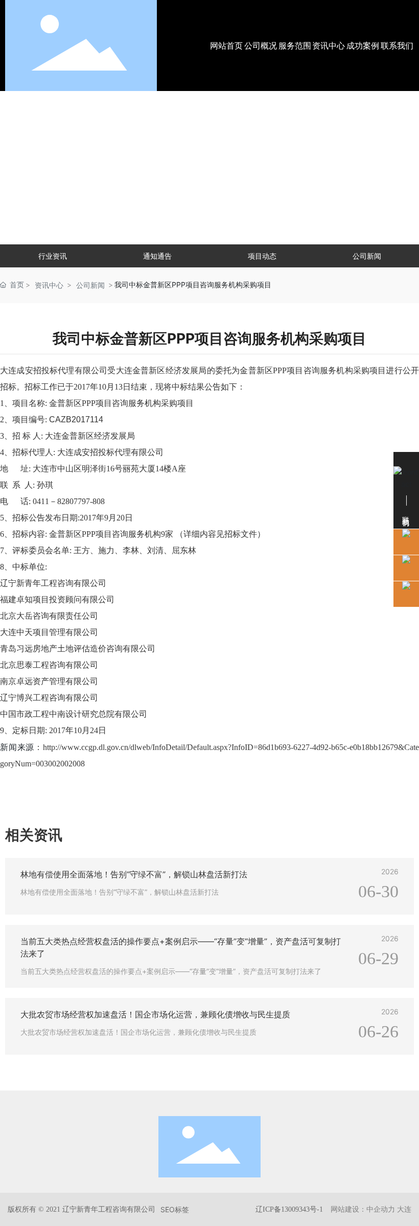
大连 (404, 1209)
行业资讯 (52, 256)
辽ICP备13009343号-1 (289, 1209)
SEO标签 (174, 1209)
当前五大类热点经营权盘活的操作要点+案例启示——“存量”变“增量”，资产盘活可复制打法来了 (170, 971)
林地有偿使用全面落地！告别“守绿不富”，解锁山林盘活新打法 (133, 874)
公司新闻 (367, 256)
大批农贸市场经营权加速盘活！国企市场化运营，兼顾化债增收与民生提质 (155, 1014)
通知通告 (157, 256)
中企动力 (380, 1209)
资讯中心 (49, 285)
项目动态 (262, 256)
